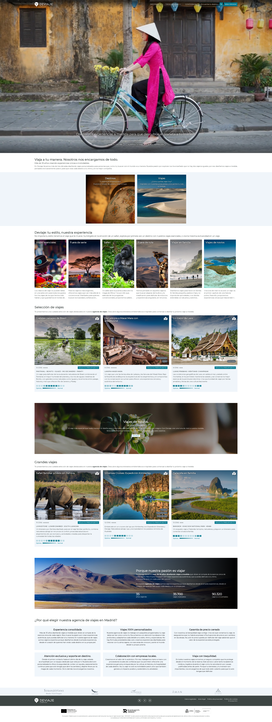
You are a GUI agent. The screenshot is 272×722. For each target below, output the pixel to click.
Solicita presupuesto (88, 367)
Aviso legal (201, 699)
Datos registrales (190, 699)
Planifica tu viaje (135, 144)
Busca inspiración (156, 144)
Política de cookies (230, 699)
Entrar (136, 435)
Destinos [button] (154, 4)
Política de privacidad (214, 699)
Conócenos (190, 4)
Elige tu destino (115, 144)
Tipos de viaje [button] (172, 4)
